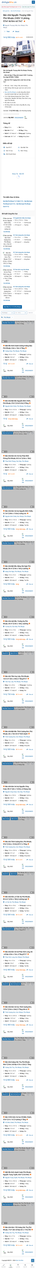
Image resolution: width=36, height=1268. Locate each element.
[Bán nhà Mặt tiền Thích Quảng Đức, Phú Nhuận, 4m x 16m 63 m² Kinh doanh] (7, 241)
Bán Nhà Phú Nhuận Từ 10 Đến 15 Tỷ (13, 201)
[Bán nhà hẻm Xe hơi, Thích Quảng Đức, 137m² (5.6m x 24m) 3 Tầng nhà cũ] (7, 292)
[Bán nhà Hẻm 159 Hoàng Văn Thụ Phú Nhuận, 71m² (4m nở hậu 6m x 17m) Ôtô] (18, 1213)
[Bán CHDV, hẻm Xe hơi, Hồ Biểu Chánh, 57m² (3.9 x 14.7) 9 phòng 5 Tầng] (18, 1103)
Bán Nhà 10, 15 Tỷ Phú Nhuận (12, 307)
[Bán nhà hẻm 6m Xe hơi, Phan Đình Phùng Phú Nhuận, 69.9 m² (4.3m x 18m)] (18, 442)
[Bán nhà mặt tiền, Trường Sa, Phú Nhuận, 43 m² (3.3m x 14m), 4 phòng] (18, 607)
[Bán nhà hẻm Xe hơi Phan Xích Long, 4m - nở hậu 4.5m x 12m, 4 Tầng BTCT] (7, 275)
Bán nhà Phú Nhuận (15, 11)
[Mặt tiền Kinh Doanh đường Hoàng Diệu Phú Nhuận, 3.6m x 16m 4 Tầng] (18, 332)
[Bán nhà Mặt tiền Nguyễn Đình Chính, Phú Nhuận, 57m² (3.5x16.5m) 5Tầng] (18, 387)
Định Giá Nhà (19, 1260)
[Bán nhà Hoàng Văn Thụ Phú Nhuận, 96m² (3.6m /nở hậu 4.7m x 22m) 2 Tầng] (18, 1048)
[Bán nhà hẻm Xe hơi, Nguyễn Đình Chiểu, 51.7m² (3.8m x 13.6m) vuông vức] (7, 223)
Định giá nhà (6, 11)
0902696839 (19, 118)
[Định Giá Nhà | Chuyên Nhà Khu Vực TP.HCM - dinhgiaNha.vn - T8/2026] (9, 2)
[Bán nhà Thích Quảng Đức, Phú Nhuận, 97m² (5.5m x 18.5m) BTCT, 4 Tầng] (7, 258)
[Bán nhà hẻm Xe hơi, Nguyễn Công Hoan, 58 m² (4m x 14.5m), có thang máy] (18, 772)
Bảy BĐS (10, 370)
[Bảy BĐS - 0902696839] (5, 370)
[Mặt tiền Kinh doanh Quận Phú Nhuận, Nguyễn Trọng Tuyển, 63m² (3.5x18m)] (18, 1158)
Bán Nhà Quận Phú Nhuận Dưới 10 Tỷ (11, 7)
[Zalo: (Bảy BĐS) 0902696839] (25, 117)
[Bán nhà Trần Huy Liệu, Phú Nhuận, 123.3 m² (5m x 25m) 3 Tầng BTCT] (18, 662)
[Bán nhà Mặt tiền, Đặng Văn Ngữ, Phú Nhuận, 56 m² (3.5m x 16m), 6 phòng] (18, 552)
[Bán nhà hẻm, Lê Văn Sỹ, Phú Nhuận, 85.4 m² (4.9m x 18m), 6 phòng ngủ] (18, 883)
